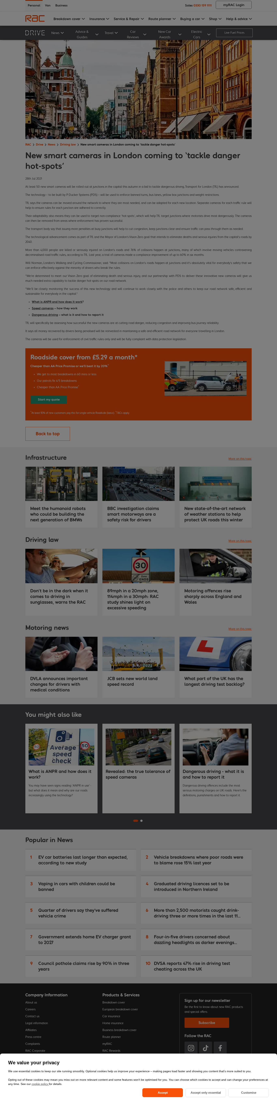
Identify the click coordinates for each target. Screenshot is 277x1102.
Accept (163, 1092)
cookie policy (40, 1084)
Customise (248, 1092)
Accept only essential (206, 1092)
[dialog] (138, 1078)
